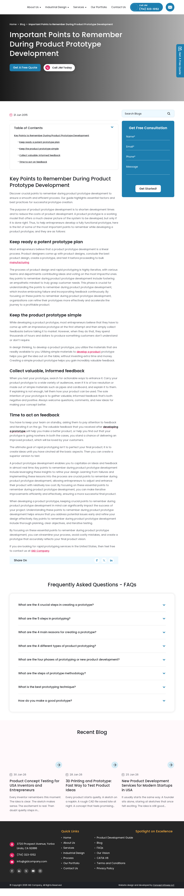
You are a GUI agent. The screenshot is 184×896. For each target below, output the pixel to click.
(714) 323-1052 (26, 854)
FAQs (100, 848)
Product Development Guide (115, 837)
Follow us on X (26, 871)
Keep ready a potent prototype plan (39, 142)
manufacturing (19, 262)
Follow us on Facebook (12, 871)
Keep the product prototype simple (39, 148)
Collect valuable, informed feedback (39, 155)
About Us (33, 7)
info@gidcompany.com (170, 7)
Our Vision (103, 853)
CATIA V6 (102, 858)
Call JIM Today (62, 67)
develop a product (89, 351)
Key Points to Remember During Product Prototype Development (51, 135)
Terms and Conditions (111, 863)
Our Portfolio (99, 7)
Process (68, 858)
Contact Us (118, 7)
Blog (22, 24)
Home (13, 24)
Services (78, 7)
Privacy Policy (105, 868)
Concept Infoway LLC (163, 885)
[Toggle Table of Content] (64, 128)
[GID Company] (17, 10)
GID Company (40, 551)
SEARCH (168, 113)
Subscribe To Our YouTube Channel (33, 871)
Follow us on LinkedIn (19, 871)
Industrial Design (56, 7)
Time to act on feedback (33, 161)
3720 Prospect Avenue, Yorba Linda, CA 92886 (35, 846)
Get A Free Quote (180, 63)
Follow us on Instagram (40, 871)
